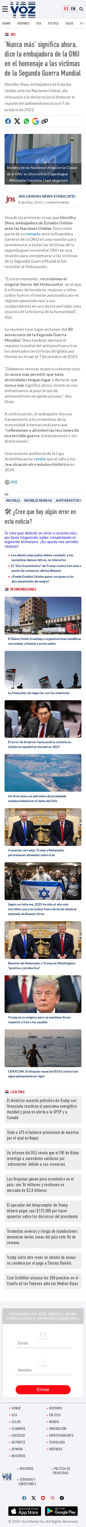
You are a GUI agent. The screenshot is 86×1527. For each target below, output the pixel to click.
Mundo (54, 1422)
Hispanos (23, 23)
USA (38, 23)
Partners (55, 1450)
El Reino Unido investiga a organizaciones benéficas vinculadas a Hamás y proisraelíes (44, 641)
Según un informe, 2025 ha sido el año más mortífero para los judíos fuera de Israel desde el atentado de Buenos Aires (42, 909)
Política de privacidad (61, 1471)
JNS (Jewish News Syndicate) (46, 196)
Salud (69, 23)
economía (18, 1429)
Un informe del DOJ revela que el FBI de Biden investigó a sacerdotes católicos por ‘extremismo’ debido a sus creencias (43, 1159)
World (13, 500)
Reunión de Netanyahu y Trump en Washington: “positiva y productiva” (42, 965)
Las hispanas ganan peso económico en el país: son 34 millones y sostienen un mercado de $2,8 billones (40, 1185)
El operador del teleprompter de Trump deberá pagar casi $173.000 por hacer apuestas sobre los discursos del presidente (42, 1211)
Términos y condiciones (27, 1482)
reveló (40, 458)
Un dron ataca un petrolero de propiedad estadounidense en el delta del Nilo (37, 798)
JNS (13, 35)
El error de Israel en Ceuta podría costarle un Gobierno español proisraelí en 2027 (39, 744)
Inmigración (58, 1429)
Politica (53, 23)
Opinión (17, 1450)
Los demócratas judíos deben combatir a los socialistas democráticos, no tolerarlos (42, 557)
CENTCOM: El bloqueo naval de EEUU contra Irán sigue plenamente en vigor (43, 1073)
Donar (6, 23)
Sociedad (18, 1436)
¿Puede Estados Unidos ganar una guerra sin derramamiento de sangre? (42, 578)
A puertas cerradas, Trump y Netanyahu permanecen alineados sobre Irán (36, 852)
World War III (38, 500)
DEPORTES (18, 1443)
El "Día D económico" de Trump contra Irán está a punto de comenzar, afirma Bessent (46, 568)
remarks (34, 233)
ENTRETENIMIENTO (61, 1436)
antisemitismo (71, 500)
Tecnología (57, 1443)
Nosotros (18, 1456)
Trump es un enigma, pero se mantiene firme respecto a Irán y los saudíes (39, 1019)
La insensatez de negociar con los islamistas (38, 693)
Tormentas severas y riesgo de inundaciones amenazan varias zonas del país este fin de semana (42, 1237)
